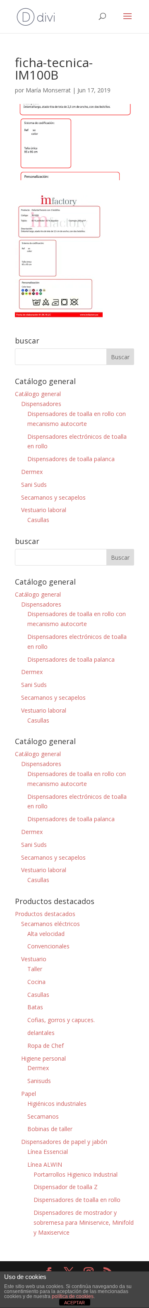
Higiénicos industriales (57, 1103)
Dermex (32, 472)
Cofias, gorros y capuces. (61, 1020)
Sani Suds (34, 484)
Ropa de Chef (45, 1045)
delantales (41, 1033)
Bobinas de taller (49, 1129)
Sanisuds (39, 1081)
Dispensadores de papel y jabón (64, 1142)
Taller (34, 969)
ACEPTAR (74, 1302)
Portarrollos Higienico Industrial (76, 1174)
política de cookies (73, 1296)
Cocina (36, 982)
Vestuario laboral (43, 510)
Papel (28, 1094)
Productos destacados (45, 914)
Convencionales (48, 946)
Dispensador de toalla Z (66, 1187)
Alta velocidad (46, 934)
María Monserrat (48, 90)
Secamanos (43, 1116)
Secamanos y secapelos (53, 497)
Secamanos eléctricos (50, 924)
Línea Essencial (47, 1152)
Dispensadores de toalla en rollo (77, 1200)
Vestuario (33, 959)
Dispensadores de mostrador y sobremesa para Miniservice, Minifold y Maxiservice (84, 1222)
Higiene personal (43, 1058)
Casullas (38, 520)
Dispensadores (41, 404)
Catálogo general (38, 394)
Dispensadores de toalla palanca (71, 459)
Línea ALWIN (44, 1164)
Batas (35, 1007)
